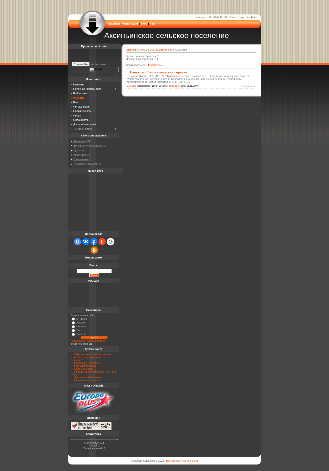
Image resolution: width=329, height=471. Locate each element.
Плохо (80, 330)
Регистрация (130, 23)
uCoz (195, 460)
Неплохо (81, 326)
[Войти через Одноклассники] (94, 250)
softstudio (174, 86)
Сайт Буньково (83, 368)
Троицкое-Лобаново (85, 163)
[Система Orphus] (91, 429)
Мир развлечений (85, 365)
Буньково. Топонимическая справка (158, 72)
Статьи (143, 49)
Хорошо (81, 322)
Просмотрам (155, 65)
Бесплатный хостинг (178, 460)
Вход (144, 23)
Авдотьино (79, 154)
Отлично (81, 318)
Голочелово (80, 159)
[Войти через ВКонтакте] (85, 241)
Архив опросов (96, 340)
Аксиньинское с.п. (161, 49)
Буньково (131, 86)
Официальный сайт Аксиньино (93, 354)
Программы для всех (87, 362)
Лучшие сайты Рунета (87, 377)
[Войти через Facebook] (94, 241)
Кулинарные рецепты (87, 380)
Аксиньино (79, 141)
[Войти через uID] (77, 241)
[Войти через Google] (110, 241)
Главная (114, 23)
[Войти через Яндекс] (102, 241)
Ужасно (81, 334)
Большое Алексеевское (87, 145)
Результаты (78, 340)
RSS (152, 23)
